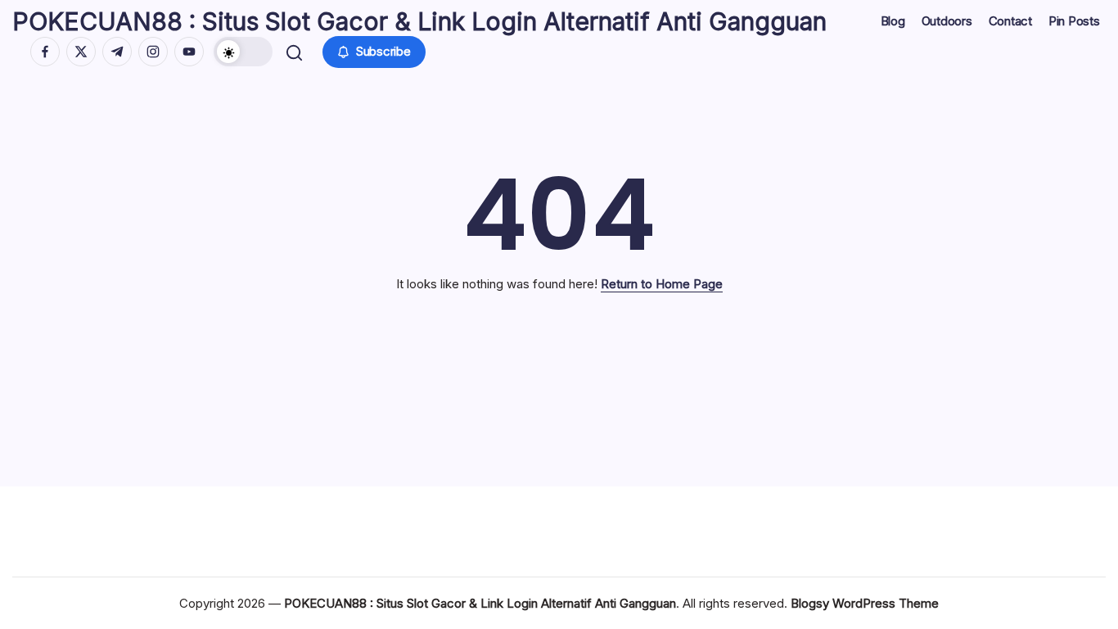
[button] (243, 51)
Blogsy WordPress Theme (865, 603)
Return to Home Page (662, 284)
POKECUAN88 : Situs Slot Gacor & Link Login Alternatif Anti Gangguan (419, 21)
